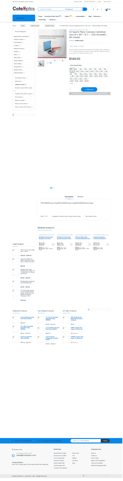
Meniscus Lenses (20, 100)
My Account (107, 1)
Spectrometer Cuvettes (60, 453)
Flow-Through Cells (59, 458)
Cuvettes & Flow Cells (52, 16)
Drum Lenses (19, 97)
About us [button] (52, 20)
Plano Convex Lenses (22, 103)
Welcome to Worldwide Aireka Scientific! (23, 1)
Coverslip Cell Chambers (60, 468)
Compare (81, 46)
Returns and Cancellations (98, 460)
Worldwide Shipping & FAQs (98, 465)
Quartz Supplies (19, 60)
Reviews (80, 197)
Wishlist (74, 458)
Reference (97, 16)
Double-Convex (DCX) (21, 93)
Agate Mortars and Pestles (22, 36)
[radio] (72, 70)
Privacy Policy (95, 458)
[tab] (69, 197)
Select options (53, 244)
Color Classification (76, 65)
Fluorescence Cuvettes (60, 455)
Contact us (94, 455)
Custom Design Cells (59, 465)
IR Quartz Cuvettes (59, 460)
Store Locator (78, 1)
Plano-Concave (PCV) (21, 107)
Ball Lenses (19, 81)
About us (93, 453)
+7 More (87, 248)
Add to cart (90, 89)
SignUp (105, 440)
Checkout (75, 460)
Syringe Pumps (19, 69)
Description (69, 197)
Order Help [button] (42, 20)
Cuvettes (17, 45)
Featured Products (19, 48)
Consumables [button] (80, 16)
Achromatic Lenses (21, 78)
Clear (71, 83)
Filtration (17, 51)
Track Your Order (90, 1)
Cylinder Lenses (49, 25)
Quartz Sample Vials (59, 463)
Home (40, 16)
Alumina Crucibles (20, 39)
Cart (100, 1)
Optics (68, 16)
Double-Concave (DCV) (21, 88)
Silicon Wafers (18, 63)
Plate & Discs (18, 57)
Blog (90, 16)
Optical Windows (43, 234)
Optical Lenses (35, 25)
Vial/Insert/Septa (19, 72)
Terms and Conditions (97, 463)
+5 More (50, 248)
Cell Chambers (18, 42)
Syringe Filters (19, 66)
